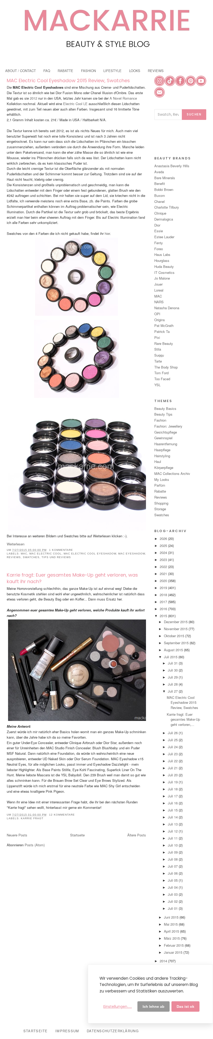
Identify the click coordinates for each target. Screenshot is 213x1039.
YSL (157, 384)
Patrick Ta (162, 331)
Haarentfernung (165, 443)
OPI (157, 313)
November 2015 (176, 628)
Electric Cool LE (75, 103)
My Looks (161, 479)
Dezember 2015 (176, 621)
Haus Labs (162, 254)
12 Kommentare (62, 814)
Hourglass (161, 260)
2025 (164, 545)
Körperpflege (163, 467)
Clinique (160, 213)
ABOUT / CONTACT (20, 70)
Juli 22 (173, 760)
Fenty (158, 242)
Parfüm (159, 485)
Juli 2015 (171, 656)
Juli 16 (173, 803)
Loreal (158, 290)
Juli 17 (173, 795)
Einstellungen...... (117, 1006)
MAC (24, 553)
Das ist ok (185, 1006)
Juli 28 (173, 684)
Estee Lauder (164, 236)
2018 (164, 594)
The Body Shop (166, 367)
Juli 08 (173, 859)
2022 (164, 566)
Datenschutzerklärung (113, 1030)
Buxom (159, 195)
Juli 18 (173, 788)
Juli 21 (173, 767)
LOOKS (134, 70)
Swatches (31, 557)
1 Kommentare (61, 549)
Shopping (161, 503)
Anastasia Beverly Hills (171, 165)
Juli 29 (173, 677)
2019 (164, 587)
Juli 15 (173, 810)
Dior (157, 225)
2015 (164, 615)
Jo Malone (162, 278)
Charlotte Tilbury (166, 207)
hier (107, 233)
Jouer (158, 284)
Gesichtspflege (165, 432)
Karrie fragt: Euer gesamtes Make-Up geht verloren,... (183, 719)
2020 (164, 580)
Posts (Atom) (35, 844)
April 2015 (172, 931)
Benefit (159, 183)
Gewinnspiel (163, 437)
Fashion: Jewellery (168, 426)
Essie (158, 230)
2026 (164, 538)
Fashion (160, 420)
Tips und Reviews (56, 557)
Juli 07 (173, 866)
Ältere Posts (136, 835)
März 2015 (172, 938)
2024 (164, 552)
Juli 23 (173, 753)
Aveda (159, 171)
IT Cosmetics (164, 272)
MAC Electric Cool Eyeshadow (90, 553)
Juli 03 (173, 894)
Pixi (157, 337)
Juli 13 (173, 824)
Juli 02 (173, 901)
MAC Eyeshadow (131, 553)
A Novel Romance (123, 98)
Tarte (158, 361)
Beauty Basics (165, 408)
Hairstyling (162, 455)
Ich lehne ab (153, 1006)
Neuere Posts (17, 835)
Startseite (77, 835)
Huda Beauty (164, 266)
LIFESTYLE (112, 70)
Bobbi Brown (163, 189)
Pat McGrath (164, 325)
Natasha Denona (166, 307)
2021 (164, 573)
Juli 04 (173, 887)
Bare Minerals (164, 177)
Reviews (14, 557)
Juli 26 (173, 732)
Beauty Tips (163, 414)
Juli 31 (173, 663)
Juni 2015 (171, 917)
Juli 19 (173, 781)
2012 (33, 98)
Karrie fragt (32, 818)
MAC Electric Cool (45, 553)
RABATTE (65, 70)
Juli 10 (173, 845)
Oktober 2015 (174, 635)
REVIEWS (156, 70)
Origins (159, 319)
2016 (164, 608)
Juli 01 (173, 908)
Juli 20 (173, 774)
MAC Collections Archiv (172, 473)
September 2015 (177, 642)
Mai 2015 (171, 924)
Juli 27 (173, 691)
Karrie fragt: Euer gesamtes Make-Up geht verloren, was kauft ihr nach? (72, 578)
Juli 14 (173, 817)
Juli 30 (173, 670)
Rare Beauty (163, 343)
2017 (164, 601)
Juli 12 (173, 831)
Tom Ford (161, 372)
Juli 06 (173, 873)
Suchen (194, 114)
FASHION (88, 70)
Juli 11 (173, 838)
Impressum (67, 1030)
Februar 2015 (174, 945)
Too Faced (162, 378)
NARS (159, 301)
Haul (157, 461)
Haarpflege (162, 449)
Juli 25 (173, 739)
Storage (160, 508)
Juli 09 (173, 852)
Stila (157, 349)
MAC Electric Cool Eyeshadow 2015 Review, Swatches (68, 80)
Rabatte (160, 491)
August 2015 (174, 649)
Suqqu (159, 355)
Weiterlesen (15, 543)
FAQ (46, 70)
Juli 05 (173, 880)
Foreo (158, 248)
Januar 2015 (173, 952)
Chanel (159, 201)
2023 (164, 559)
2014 (164, 960)
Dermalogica (163, 219)
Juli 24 (173, 746)
